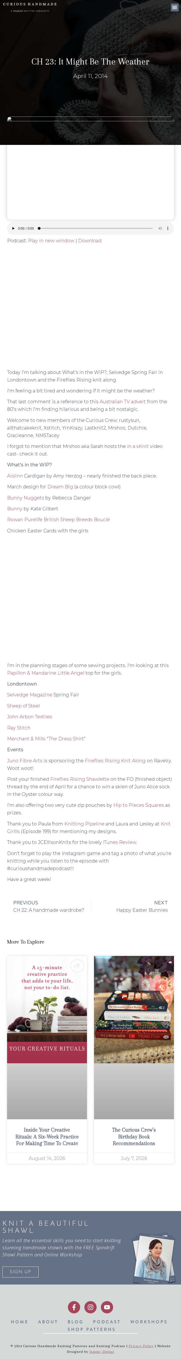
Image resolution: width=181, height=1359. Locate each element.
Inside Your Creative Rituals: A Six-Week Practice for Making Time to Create (47, 1136)
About (48, 1322)
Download (90, 240)
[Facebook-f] (74, 1307)
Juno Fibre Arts (24, 761)
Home (20, 1322)
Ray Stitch (19, 728)
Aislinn (15, 476)
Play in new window (51, 240)
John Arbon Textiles (29, 717)
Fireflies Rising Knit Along (115, 761)
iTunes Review (119, 842)
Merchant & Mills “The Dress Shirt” (46, 739)
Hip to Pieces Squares (138, 805)
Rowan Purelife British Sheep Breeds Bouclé (58, 519)
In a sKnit (138, 446)
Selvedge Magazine (29, 695)
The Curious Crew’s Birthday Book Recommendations (134, 1136)
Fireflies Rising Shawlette (79, 779)
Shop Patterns (92, 1329)
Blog (76, 1322)
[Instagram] (90, 1307)
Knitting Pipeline (84, 824)
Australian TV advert (123, 401)
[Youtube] (107, 1307)
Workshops (149, 1322)
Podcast (107, 1322)
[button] (175, 7)
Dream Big (60, 487)
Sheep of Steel (23, 706)
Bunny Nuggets (25, 498)
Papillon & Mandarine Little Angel (45, 673)
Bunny (14, 509)
